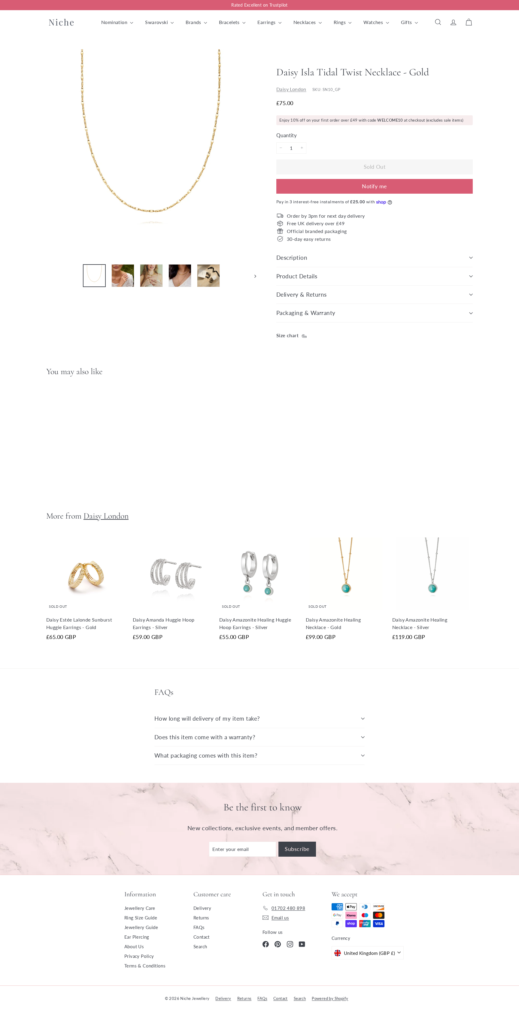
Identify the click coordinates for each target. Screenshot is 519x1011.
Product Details (296, 276)
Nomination (115, 22)
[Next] (252, 276)
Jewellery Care (139, 908)
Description (291, 257)
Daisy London (291, 89)
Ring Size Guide (140, 917)
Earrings (267, 22)
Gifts (407, 22)
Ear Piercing (136, 937)
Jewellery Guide (141, 927)
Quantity (286, 135)
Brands (194, 22)
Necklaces (305, 22)
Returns (201, 917)
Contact (201, 937)
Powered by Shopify (330, 998)
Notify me (374, 186)
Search (200, 946)
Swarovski (157, 22)
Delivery (202, 908)
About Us (134, 946)
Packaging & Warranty (305, 312)
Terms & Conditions (144, 965)
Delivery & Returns (301, 294)
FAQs (199, 927)
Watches (373, 22)
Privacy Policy (139, 956)
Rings (340, 22)
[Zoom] (151, 154)
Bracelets (230, 22)
